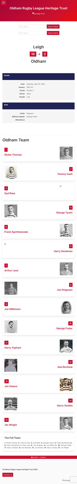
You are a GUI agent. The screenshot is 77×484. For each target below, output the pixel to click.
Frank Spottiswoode (16, 231)
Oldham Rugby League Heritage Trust (38, 8)
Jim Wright (10, 424)
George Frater (64, 328)
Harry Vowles (65, 405)
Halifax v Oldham (39, 457)
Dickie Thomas (13, 154)
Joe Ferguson (65, 289)
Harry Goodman (63, 251)
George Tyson (64, 212)
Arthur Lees (11, 270)
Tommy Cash (65, 174)
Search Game (53, 33)
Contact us (8, 475)
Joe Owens (10, 386)
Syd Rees (9, 193)
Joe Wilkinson (12, 309)
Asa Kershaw (65, 367)
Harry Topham (12, 347)
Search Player (53, 27)
